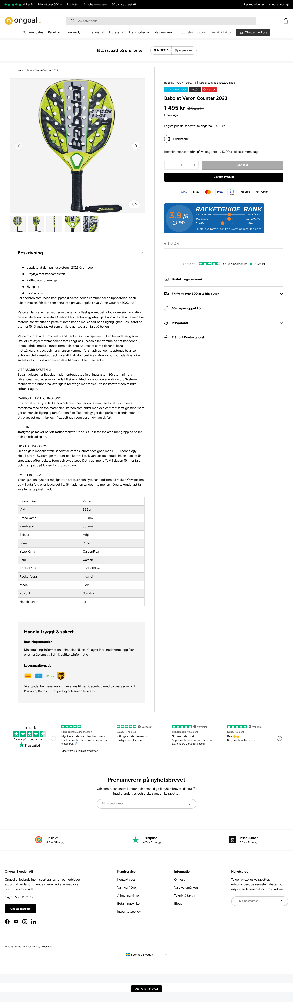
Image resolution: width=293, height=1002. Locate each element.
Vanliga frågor (127, 887)
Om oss (179, 879)
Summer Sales (33, 32)
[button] (285, 20)
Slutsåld (242, 165)
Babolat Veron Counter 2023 (42, 70)
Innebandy (73, 32)
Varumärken (163, 32)
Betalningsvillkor (129, 903)
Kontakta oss (126, 879)
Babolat (169, 82)
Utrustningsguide (193, 32)
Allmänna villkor (128, 895)
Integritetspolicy (129, 911)
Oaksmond (46, 946)
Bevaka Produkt (224, 177)
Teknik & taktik (220, 32)
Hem (20, 70)
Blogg (178, 903)
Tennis (94, 32)
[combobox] (161, 21)
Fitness (114, 32)
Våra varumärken (186, 887)
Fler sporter (137, 32)
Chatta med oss (20, 908)
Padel (52, 32)
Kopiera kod (186, 50)
